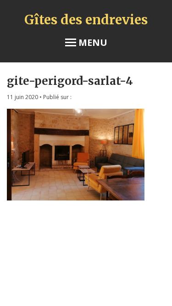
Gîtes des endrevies (86, 19)
